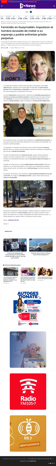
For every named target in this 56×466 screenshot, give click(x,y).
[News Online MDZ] (28, 6)
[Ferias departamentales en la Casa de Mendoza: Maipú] (45, 271)
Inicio (3, 21)
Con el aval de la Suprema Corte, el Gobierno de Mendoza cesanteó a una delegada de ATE (10, 279)
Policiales (9, 21)
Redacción (4, 47)
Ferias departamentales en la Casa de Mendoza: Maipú (23, 1)
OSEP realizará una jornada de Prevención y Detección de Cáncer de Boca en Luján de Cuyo (27, 279)
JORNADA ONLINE (13, 220)
